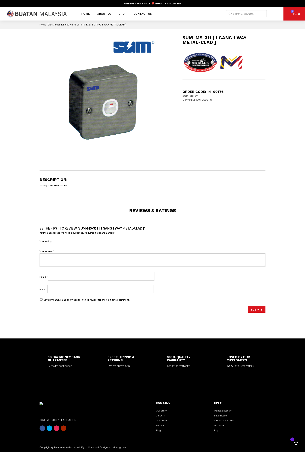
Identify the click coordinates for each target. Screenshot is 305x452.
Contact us (142, 13)
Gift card (219, 425)
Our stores (162, 420)
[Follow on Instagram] (56, 428)
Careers (160, 415)
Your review (47, 251)
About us (104, 13)
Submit (257, 309)
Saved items (221, 415)
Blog (158, 430)
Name (44, 276)
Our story (161, 410)
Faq (216, 430)
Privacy (160, 425)
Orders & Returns (224, 420)
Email (43, 289)
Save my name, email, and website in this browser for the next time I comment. (87, 299)
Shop (122, 13)
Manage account (223, 410)
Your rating (46, 241)
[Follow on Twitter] (49, 428)
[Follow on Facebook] (42, 428)
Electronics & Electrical (60, 24)
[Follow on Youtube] (63, 428)
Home (85, 13)
